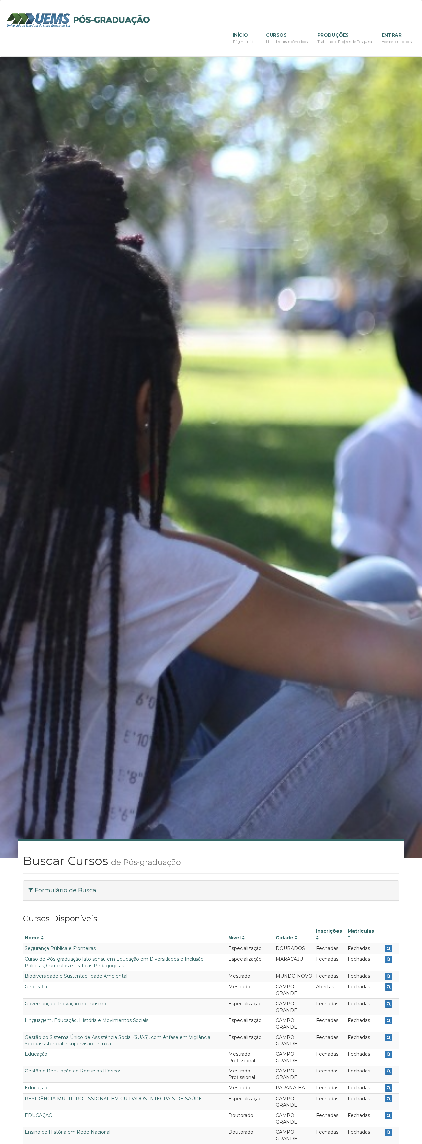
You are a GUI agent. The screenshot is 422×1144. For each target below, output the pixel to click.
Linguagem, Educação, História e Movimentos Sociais (86, 1020)
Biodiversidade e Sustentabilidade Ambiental (76, 976)
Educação (36, 1054)
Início (244, 38)
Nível (235, 938)
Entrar (397, 38)
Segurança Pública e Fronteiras (60, 948)
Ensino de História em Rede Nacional (67, 1132)
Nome (33, 938)
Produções (344, 38)
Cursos (287, 38)
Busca (65, 890)
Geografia (36, 987)
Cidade (285, 938)
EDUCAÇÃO (39, 1115)
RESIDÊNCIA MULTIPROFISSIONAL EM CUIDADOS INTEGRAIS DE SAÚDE (113, 1098)
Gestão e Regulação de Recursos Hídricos (73, 1071)
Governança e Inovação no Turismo (65, 1004)
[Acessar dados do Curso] (388, 948)
